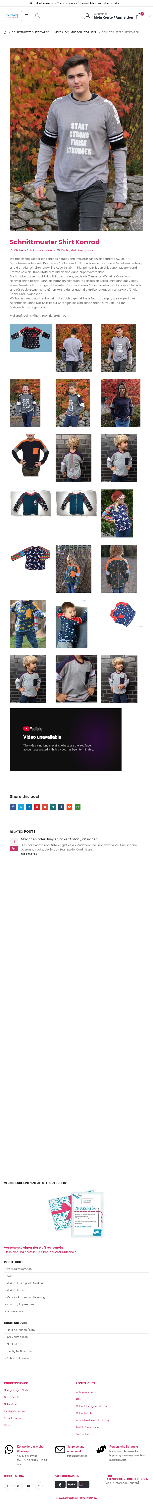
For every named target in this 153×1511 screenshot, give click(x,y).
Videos (50, 250)
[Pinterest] (18, 1485)
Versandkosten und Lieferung (26, 1297)
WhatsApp (77, 807)
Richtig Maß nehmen (20, 1351)
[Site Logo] (12, 16)
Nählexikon (14, 1344)
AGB (9, 1276)
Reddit (69, 807)
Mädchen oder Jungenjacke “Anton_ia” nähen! (60, 839)
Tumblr (61, 807)
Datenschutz (15, 1311)
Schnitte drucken (18, 1358)
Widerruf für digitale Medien (25, 1283)
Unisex (90, 250)
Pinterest (37, 807)
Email (45, 807)
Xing (53, 807)
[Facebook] (8, 1485)
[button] (38, 16)
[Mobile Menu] (28, 16)
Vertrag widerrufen (19, 1269)
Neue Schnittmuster (32, 250)
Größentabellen (17, 1337)
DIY (16, 250)
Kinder (65, 250)
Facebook (13, 807)
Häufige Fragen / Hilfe (21, 1330)
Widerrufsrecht (16, 1290)
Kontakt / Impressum (20, 1304)
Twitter (21, 807)
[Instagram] (39, 1485)
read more (28, 854)
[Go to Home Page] (5, 32)
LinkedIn (29, 807)
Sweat (81, 250)
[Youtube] (28, 1485)
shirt (73, 250)
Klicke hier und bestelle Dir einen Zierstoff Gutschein (40, 1250)
